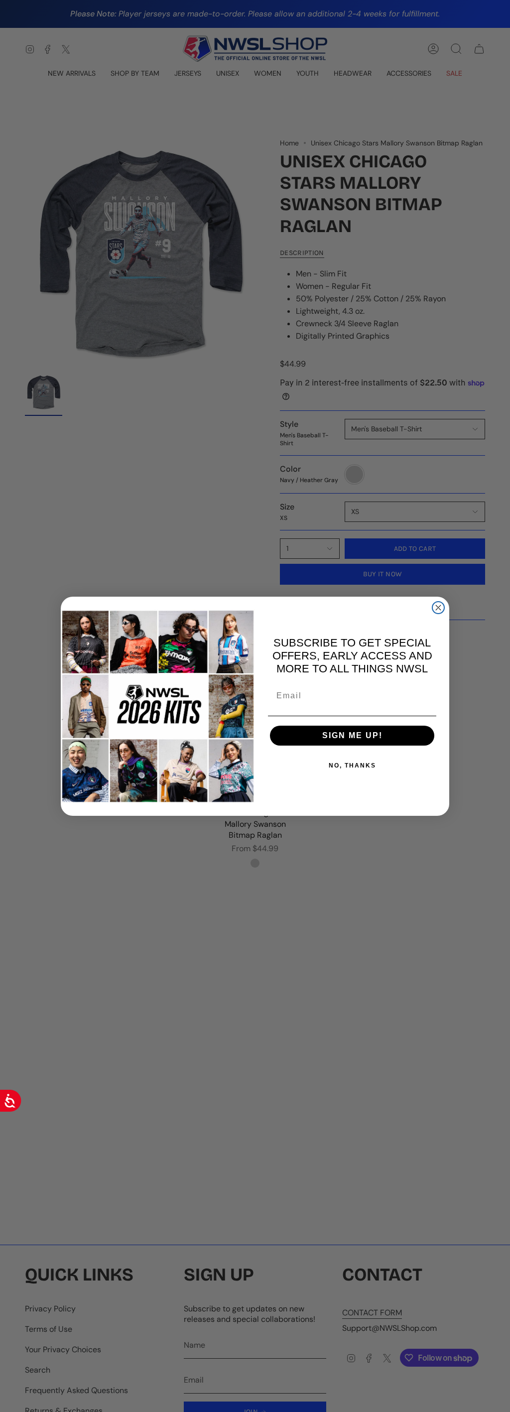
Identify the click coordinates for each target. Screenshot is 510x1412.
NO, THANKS (352, 765)
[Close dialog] (438, 608)
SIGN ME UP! (352, 735)
